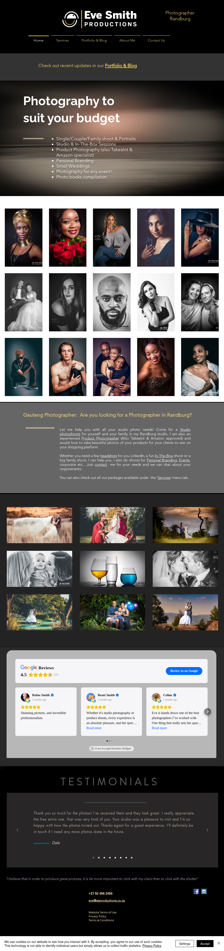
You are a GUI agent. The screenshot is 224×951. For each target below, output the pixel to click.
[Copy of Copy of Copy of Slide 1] (99, 857)
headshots (108, 456)
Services (164, 477)
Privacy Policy (97, 916)
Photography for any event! (84, 171)
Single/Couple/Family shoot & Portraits (96, 138)
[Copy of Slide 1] (93, 857)
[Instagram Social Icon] (204, 891)
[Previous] (17, 830)
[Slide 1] (104, 857)
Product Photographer (100, 438)
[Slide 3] (115, 857)
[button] (23, 238)
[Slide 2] (109, 857)
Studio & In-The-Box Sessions (86, 144)
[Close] (218, 944)
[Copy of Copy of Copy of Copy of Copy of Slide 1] (131, 857)
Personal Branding (75, 160)
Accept (205, 943)
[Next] (207, 830)
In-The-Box (164, 456)
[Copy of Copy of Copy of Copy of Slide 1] (126, 857)
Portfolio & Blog (121, 65)
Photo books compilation (81, 177)
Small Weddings (73, 166)
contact (101, 464)
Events (184, 460)
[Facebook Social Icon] (196, 891)
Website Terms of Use (102, 912)
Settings (184, 943)
